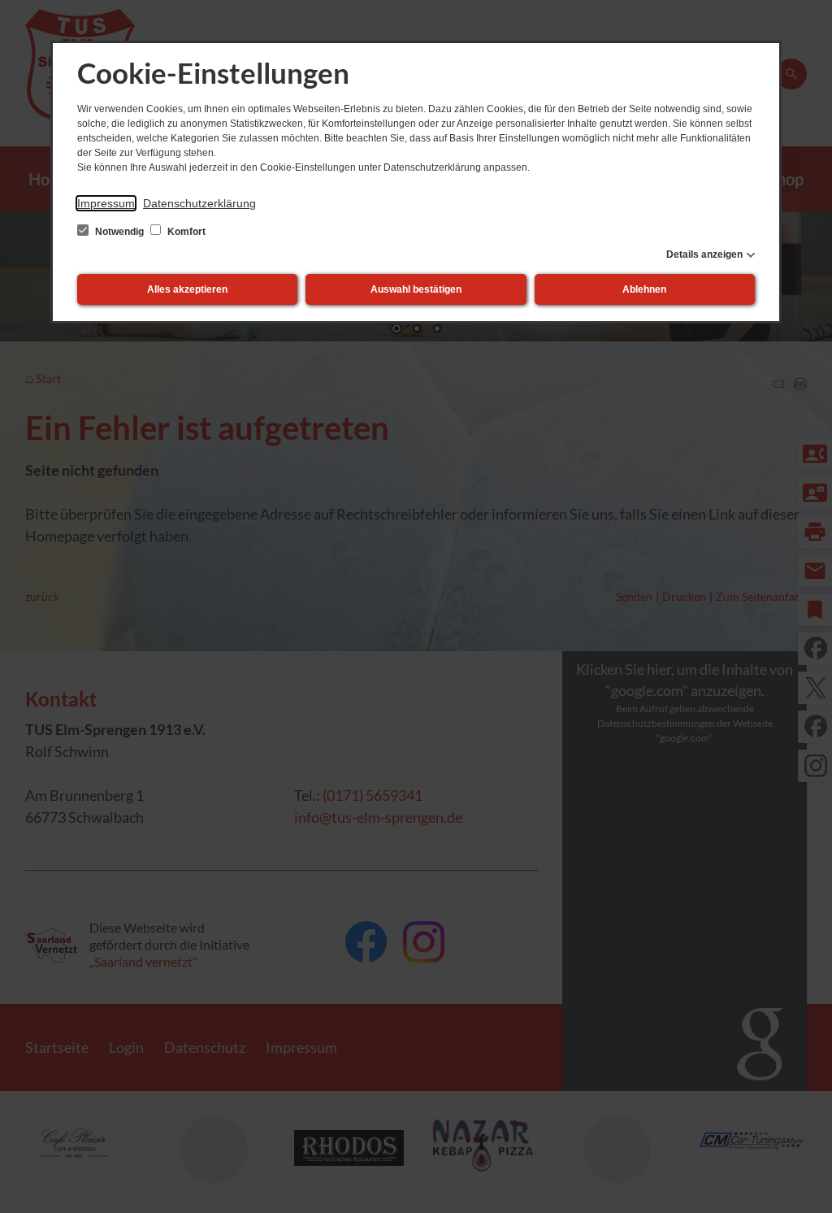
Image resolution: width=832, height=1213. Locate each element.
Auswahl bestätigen (416, 289)
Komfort (185, 231)
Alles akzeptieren (187, 289)
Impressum (106, 203)
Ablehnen (644, 289)
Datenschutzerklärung (199, 203)
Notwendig (119, 231)
